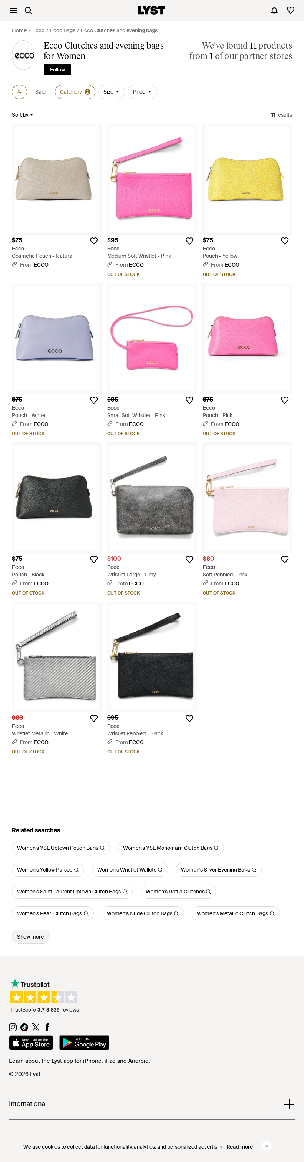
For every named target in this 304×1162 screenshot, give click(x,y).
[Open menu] (13, 10)
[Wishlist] (290, 10)
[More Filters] (19, 92)
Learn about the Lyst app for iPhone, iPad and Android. (79, 1061)
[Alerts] (274, 10)
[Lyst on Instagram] (13, 1029)
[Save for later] (93, 241)
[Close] (267, 1145)
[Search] (28, 10)
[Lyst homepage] (151, 10)
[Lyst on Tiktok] (24, 1029)
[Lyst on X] (36, 1029)
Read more (240, 1146)
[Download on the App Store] (31, 1043)
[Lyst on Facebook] (47, 1029)
